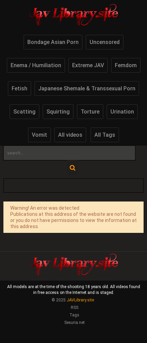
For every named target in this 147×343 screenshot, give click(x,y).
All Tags (104, 135)
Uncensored (105, 42)
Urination (122, 111)
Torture (90, 111)
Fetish (19, 88)
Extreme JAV (88, 65)
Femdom (126, 65)
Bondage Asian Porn (53, 42)
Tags (74, 315)
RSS (74, 307)
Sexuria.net (74, 322)
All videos (70, 135)
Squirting (58, 111)
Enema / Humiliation (36, 65)
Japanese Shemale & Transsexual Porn (86, 88)
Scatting (24, 111)
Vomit (39, 135)
